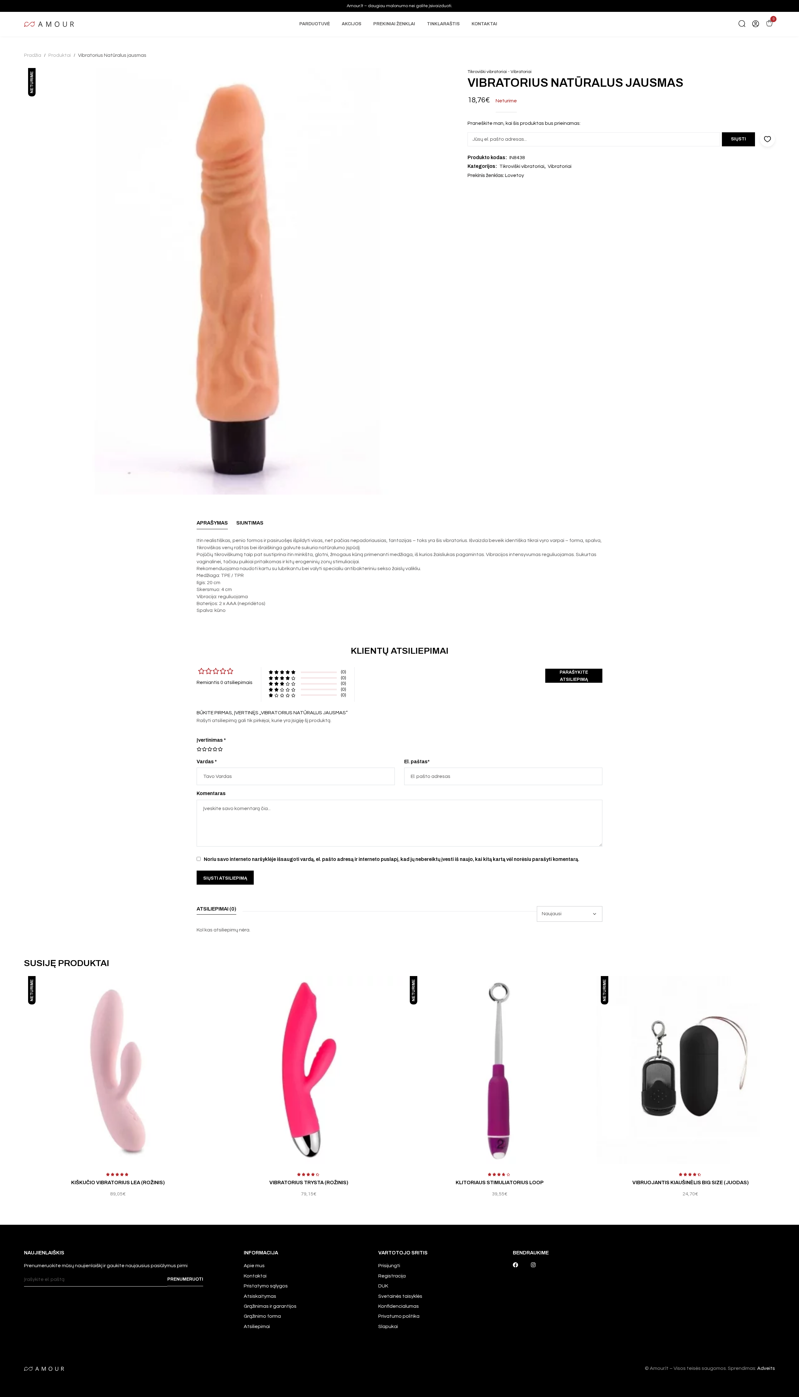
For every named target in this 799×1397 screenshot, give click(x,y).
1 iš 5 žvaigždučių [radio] (199, 749)
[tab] (212, 524)
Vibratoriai (521, 72)
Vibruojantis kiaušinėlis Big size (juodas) (690, 1182)
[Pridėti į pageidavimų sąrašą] (209, 987)
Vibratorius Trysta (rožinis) (308, 1182)
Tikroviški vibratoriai (487, 72)
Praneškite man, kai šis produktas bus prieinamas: (524, 123)
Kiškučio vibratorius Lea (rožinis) (118, 1182)
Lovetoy (514, 175)
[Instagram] (533, 1265)
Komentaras (211, 793)
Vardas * (207, 761)
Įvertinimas (211, 740)
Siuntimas (249, 522)
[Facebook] (515, 1265)
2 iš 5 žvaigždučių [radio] (202, 749)
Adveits (766, 1368)
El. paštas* (417, 761)
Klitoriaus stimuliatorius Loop (500, 1182)
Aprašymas (212, 522)
